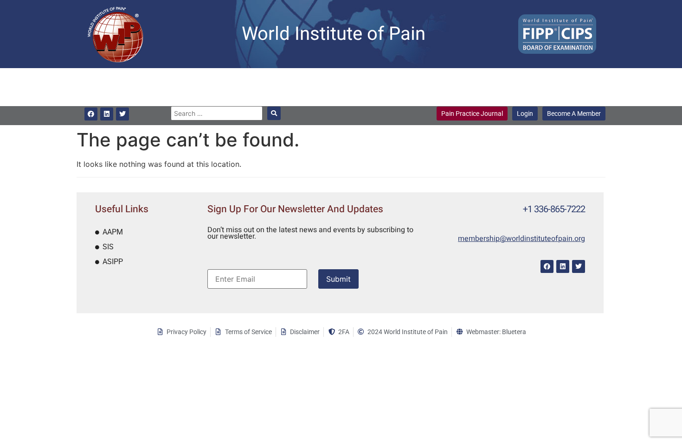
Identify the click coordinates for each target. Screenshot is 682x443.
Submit (338, 279)
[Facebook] (90, 114)
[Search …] (216, 113)
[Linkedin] (106, 114)
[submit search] (274, 113)
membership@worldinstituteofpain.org (521, 238)
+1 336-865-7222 (554, 209)
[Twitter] (122, 114)
